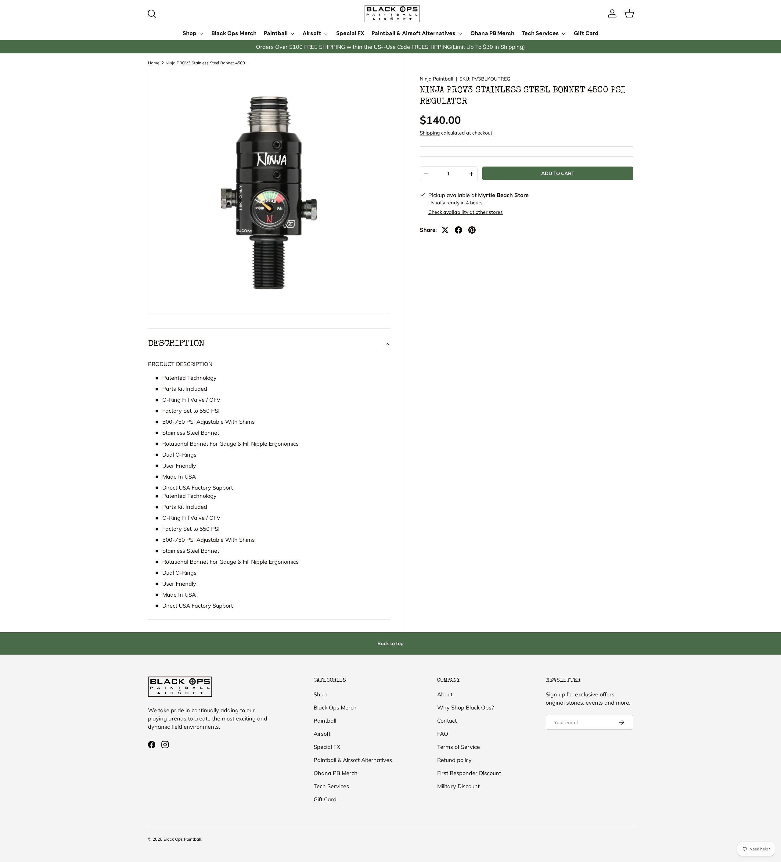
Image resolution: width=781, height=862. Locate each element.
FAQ (442, 733)
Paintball (276, 33)
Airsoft (312, 33)
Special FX (350, 33)
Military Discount (458, 786)
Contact (447, 720)
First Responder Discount (469, 773)
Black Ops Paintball (182, 839)
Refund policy (454, 759)
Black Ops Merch (234, 33)
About (444, 694)
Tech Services (540, 33)
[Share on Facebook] (458, 230)
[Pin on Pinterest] (472, 230)
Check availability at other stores (465, 212)
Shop (189, 33)
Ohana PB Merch (492, 33)
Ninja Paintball (436, 79)
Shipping (430, 133)
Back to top (390, 643)
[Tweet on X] (445, 230)
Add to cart (557, 173)
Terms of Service (458, 746)
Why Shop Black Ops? (465, 707)
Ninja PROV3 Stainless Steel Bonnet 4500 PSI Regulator (207, 63)
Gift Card (586, 33)
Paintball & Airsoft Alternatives (413, 33)
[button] (629, 13)
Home (153, 63)
